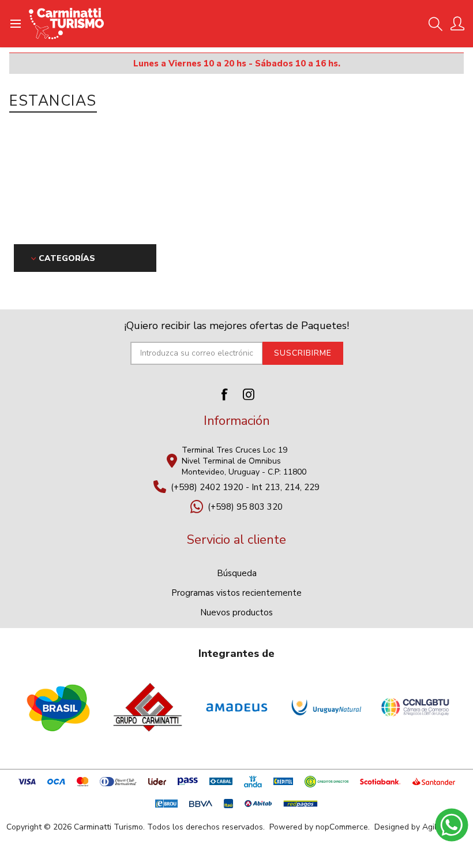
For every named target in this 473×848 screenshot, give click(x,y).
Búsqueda (237, 573)
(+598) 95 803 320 (245, 507)
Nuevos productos (236, 612)
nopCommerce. (343, 826)
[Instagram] (248, 394)
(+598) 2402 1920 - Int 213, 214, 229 (245, 487)
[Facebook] (224, 394)
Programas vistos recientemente (236, 593)
